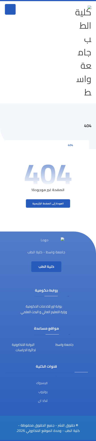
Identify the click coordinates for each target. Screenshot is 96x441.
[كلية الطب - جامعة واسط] (83, 52)
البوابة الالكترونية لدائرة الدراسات (24, 347)
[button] (10, 9)
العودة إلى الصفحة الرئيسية (48, 203)
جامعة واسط (64, 344)
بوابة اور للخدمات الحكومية (44, 306)
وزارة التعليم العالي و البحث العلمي (44, 312)
